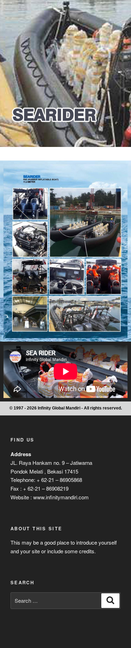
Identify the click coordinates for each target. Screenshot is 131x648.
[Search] (110, 600)
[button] (65, 154)
